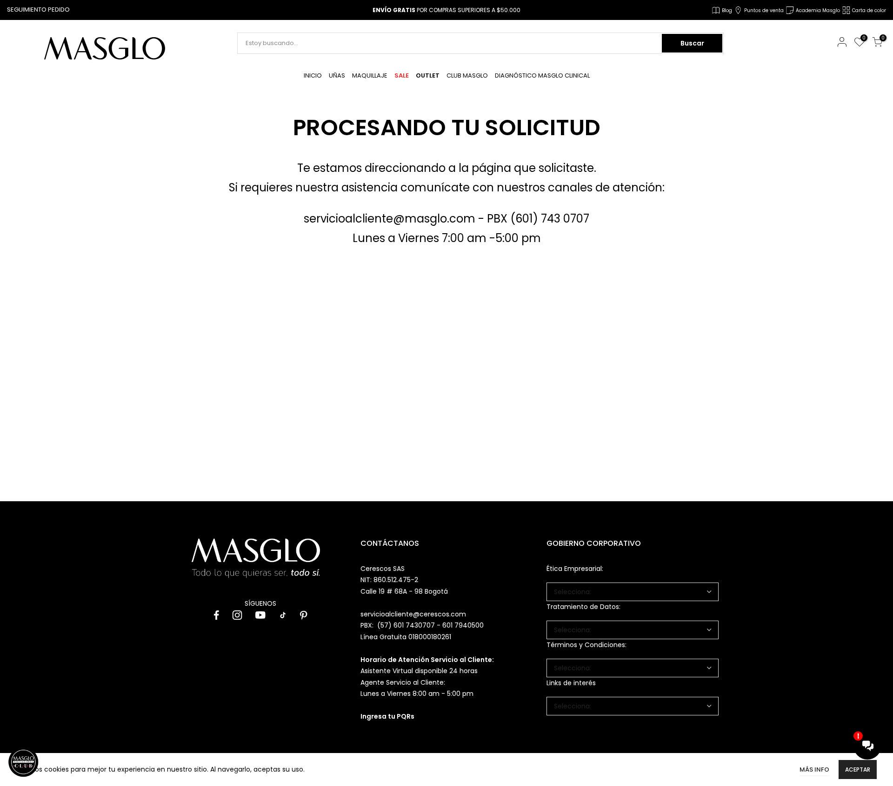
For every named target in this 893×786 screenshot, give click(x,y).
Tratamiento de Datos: (583, 606)
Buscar (692, 43)
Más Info (814, 769)
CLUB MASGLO (467, 75)
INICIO (313, 75)
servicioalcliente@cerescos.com (413, 614)
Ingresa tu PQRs (387, 716)
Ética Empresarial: (574, 568)
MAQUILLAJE (369, 75)
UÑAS (337, 75)
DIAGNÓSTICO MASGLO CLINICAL (542, 75)
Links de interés (571, 683)
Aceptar (857, 769)
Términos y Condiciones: (586, 644)
